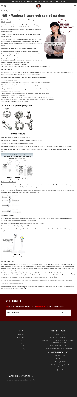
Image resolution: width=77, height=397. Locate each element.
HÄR (24, 288)
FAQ (21, 340)
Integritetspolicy (21, 349)
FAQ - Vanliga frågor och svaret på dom (11, 11)
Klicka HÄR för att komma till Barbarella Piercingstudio (58, 348)
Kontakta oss (20, 337)
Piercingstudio (29, 29)
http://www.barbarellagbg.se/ (63, 280)
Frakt (21, 343)
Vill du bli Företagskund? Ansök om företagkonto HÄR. (21, 380)
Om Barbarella (21, 346)
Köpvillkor (20, 335)
